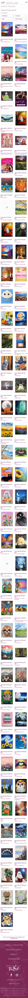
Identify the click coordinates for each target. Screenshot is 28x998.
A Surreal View (18, 642)
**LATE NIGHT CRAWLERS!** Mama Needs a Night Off (21, 154)
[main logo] (3, 2)
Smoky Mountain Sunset (20, 442)
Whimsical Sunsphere (6, 798)
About (14, 954)
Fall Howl (3, 375)
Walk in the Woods (5, 286)
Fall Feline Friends (5, 487)
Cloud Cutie (3, 308)
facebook (11, 975)
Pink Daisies (3, 910)
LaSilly (2, 821)
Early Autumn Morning (20, 219)
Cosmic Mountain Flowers (20, 843)
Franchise (14, 959)
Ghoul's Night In (18, 887)
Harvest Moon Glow (19, 331)
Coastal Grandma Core (6, 464)
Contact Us (14, 983)
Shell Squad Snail (5, 108)
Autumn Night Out (5, 553)
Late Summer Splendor (6, 353)
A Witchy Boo (18, 397)
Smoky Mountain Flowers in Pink (7, 87)
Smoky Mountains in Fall (20, 308)
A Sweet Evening (19, 709)
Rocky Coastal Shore (19, 865)
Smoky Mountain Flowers (6, 687)
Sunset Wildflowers (5, 41)
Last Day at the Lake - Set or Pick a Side (21, 354)
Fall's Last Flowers (5, 843)
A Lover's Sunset (18, 776)
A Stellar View (18, 86)
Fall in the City (4, 620)
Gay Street (17, 665)
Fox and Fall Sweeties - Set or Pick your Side (21, 621)
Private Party (14, 950)
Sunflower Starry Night (6, 754)
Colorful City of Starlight (6, 219)
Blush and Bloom (19, 687)
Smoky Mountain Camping (7, 665)
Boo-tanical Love (5, 887)
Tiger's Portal (4, 197)
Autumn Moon (4, 420)
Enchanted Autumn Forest (21, 197)
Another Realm (18, 420)
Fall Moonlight (4, 397)
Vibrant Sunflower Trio (6, 531)
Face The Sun (18, 487)
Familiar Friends (18, 130)
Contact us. (14, 938)
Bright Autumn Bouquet (6, 331)
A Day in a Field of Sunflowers (5, 443)
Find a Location (14, 945)
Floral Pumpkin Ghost (5, 509)
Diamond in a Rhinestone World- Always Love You (6, 154)
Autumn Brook (18, 821)
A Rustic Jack (18, 375)
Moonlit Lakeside (18, 576)
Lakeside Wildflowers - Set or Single (7, 131)
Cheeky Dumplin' (19, 910)
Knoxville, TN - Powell (6, 6)
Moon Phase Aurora (5, 865)
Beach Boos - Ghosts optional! (19, 599)
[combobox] (7, 15)
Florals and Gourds (5, 932)
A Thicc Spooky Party (5, 576)
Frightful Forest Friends (20, 264)
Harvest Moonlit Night (20, 553)
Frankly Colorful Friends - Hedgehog (20, 799)
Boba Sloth (3, 642)
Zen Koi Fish (17, 754)
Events (16, 2)
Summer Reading (19, 509)
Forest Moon (18, 242)
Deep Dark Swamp (19, 731)
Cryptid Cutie (18, 464)
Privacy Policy (14, 980)
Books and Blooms (5, 731)
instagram (17, 975)
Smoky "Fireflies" (18, 175)
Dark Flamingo (18, 531)
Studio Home (9, 2)
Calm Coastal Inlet (19, 64)
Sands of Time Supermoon (21, 41)
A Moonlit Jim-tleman (5, 709)
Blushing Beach (18, 286)
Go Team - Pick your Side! (6, 598)
